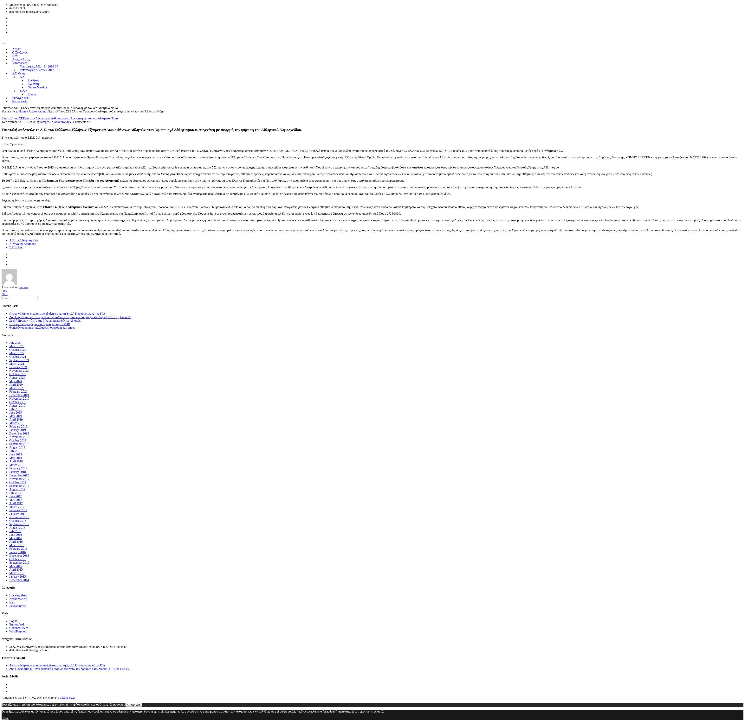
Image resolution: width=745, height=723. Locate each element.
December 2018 (19, 433)
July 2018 (15, 451)
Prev (4, 290)
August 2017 (17, 489)
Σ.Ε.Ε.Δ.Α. (16, 247)
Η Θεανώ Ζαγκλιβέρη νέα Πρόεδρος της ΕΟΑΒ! (39, 324)
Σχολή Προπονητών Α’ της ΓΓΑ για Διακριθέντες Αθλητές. (45, 320)
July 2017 (15, 492)
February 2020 (18, 391)
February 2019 (18, 426)
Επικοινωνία (20, 101)
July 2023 (15, 342)
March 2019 (16, 423)
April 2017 (16, 503)
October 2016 (17, 520)
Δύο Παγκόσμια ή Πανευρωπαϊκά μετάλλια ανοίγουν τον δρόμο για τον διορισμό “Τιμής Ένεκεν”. (70, 317)
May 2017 (15, 499)
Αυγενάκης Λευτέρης (22, 243)
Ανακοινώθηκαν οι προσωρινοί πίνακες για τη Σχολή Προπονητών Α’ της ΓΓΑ (57, 313)
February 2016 (18, 548)
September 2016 (19, 524)
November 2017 (19, 478)
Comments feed (19, 628)
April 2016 (16, 541)
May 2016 (15, 538)
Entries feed (16, 624)
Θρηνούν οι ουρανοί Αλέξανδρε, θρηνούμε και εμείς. (42, 327)
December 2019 (19, 395)
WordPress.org (18, 631)
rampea (44, 122)
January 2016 (17, 552)
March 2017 (16, 506)
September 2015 (19, 562)
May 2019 (15, 416)
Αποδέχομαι (133, 704)
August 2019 (17, 405)
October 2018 (17, 440)
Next (5, 294)
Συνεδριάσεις (17, 605)
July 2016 (15, 531)
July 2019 (15, 409)
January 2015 (17, 576)
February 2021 (18, 367)
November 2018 (19, 437)
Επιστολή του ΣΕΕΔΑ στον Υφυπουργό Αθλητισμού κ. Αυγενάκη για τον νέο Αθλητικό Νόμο (60, 118)
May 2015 (15, 566)
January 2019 (17, 430)
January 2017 (17, 513)
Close (5, 718)
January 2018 (17, 471)
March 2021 (16, 363)
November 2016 (19, 517)
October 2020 (17, 374)
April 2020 (16, 384)
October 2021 (17, 356)
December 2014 (19, 580)
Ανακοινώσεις (37, 111)
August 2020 (17, 377)
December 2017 (19, 475)
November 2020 (19, 370)
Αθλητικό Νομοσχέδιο (23, 240)
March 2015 (16, 573)
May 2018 (15, 458)
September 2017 (19, 485)
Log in (13, 621)
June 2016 (15, 534)
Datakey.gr (68, 697)
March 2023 (16, 346)
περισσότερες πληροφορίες (108, 704)
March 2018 (16, 464)
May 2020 (15, 381)
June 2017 (15, 496)
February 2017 (18, 510)
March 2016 (16, 545)
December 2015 (19, 555)
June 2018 (15, 454)
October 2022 (17, 349)
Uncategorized (18, 595)
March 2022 (16, 353)
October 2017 (17, 482)
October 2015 (17, 559)
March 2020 (16, 388)
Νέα (12, 602)
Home (22, 111)
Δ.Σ (22, 77)
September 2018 (19, 444)
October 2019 (17, 402)
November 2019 (19, 398)
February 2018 (18, 468)
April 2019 (16, 419)
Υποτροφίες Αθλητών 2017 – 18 (40, 70)
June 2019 (15, 412)
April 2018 (16, 461)
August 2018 (17, 447)
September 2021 (19, 360)
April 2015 (16, 569)
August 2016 (17, 527)
